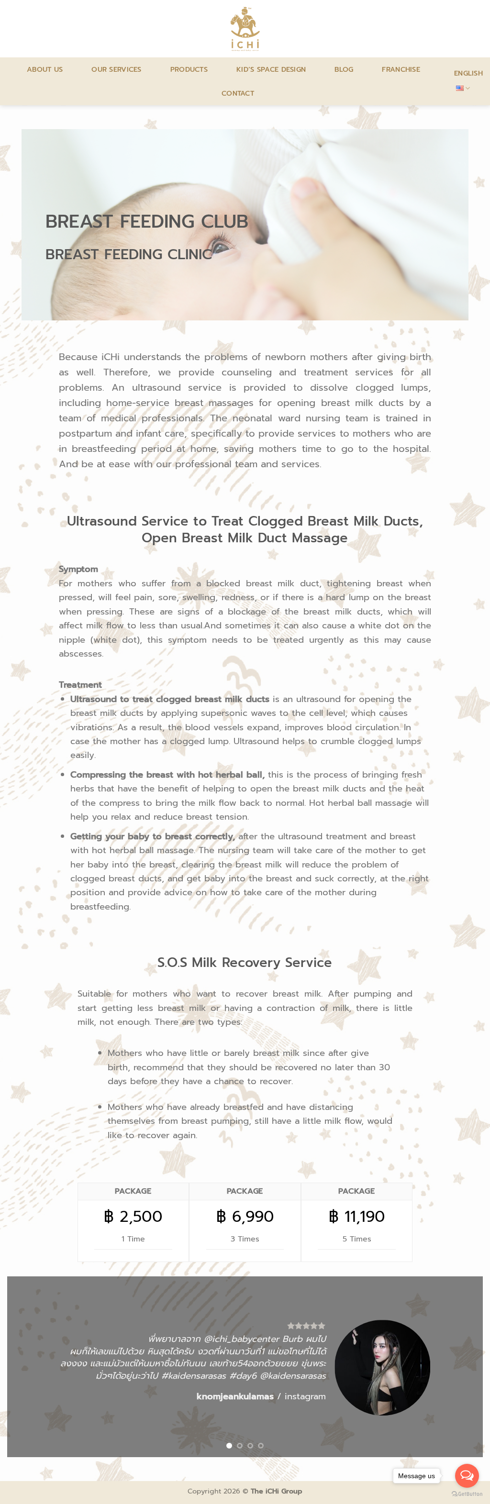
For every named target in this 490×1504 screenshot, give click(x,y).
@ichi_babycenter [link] (299, 1365)
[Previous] (28, 1367)
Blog (343, 69)
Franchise (401, 69)
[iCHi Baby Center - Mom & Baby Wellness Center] (245, 28)
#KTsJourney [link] (232, 1410)
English (468, 73)
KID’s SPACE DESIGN (271, 69)
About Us (45, 69)
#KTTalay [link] (183, 1410)
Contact (238, 93)
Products (189, 69)
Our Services (116, 69)
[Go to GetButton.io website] (467, 1494)
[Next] (461, 1367)
